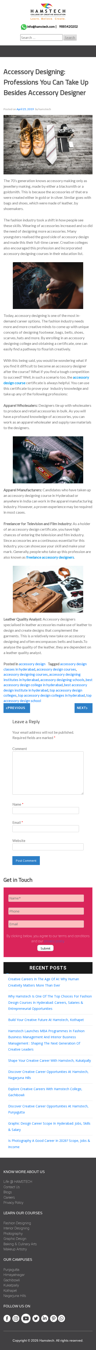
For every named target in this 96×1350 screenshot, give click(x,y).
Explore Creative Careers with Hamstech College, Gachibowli (45, 1092)
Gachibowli (11, 1280)
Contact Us (11, 1187)
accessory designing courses (25, 674)
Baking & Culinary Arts (20, 1244)
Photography (13, 1233)
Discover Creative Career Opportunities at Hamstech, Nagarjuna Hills (48, 1074)
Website (18, 840)
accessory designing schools (62, 680)
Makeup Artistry (15, 1249)
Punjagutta (11, 1270)
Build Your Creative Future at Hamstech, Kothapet (46, 1020)
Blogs (7, 1192)
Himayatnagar (14, 1275)
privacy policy (54, 941)
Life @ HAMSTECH (17, 1182)
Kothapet (10, 1291)
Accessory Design (32, 664)
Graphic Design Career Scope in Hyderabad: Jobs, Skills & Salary (49, 1126)
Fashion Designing (17, 1223)
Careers (9, 1197)
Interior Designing (16, 1228)
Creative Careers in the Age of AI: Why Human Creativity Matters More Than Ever (43, 982)
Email (17, 822)
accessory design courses (56, 669)
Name (18, 804)
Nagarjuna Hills (14, 1296)
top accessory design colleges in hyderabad (51, 695)
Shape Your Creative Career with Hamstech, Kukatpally (49, 1060)
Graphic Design (14, 1239)
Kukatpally (11, 1285)
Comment (19, 748)
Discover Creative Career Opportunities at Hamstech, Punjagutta (48, 1109)
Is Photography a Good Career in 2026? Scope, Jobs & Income (49, 1143)
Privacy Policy (13, 1203)
